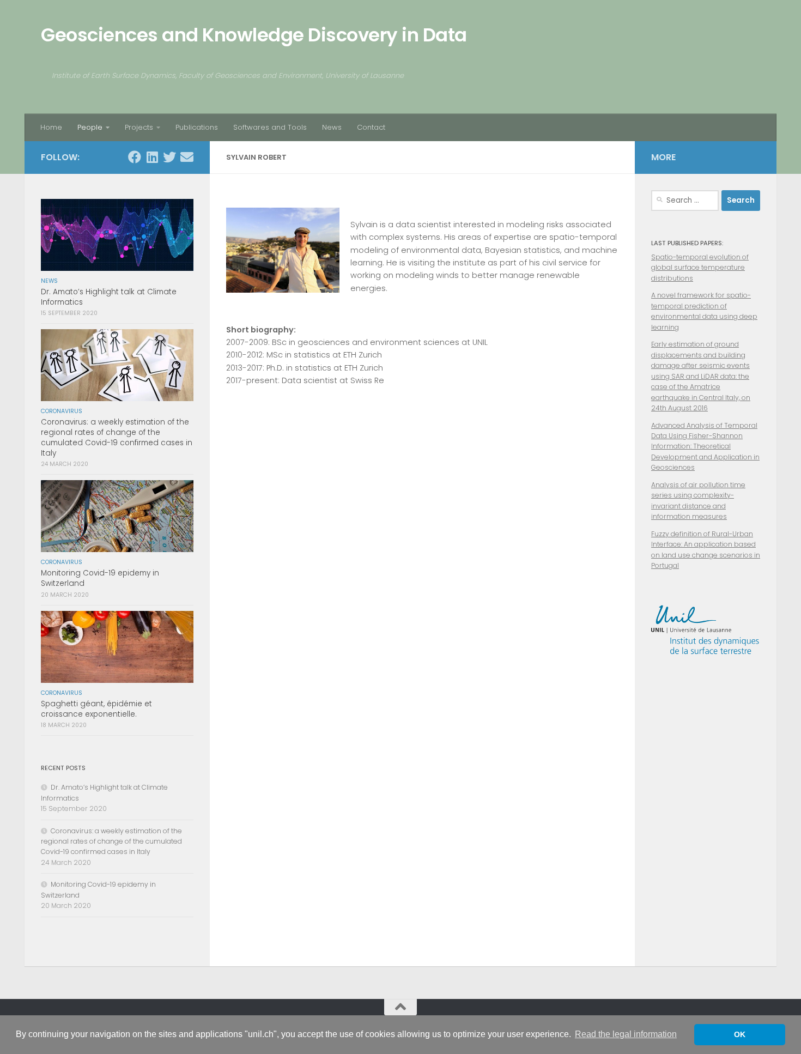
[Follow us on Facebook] (134, 156)
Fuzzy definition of (681, 533)
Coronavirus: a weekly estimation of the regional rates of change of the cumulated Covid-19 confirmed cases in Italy (116, 437)
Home (51, 127)
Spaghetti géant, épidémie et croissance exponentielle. (96, 709)
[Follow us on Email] (186, 156)
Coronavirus (61, 411)
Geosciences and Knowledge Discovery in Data (254, 35)
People (89, 127)
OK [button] (739, 1034)
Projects (139, 127)
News (332, 127)
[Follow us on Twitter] (169, 156)
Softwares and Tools (270, 127)
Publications (196, 127)
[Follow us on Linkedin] (152, 156)
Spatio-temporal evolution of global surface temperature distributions (700, 267)
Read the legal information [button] (626, 1034)
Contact (371, 127)
